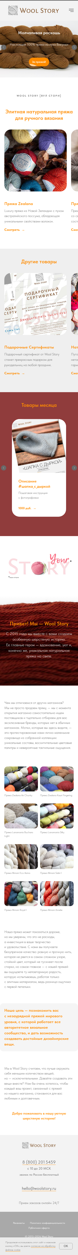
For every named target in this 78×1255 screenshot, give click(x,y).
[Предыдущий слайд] (3, 48)
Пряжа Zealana (18, 205)
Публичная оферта (39, 1229)
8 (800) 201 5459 (39, 1163)
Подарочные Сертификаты (29, 348)
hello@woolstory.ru (39, 1190)
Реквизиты (19, 1224)
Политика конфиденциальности (47, 1224)
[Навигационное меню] (71, 10)
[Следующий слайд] (74, 48)
